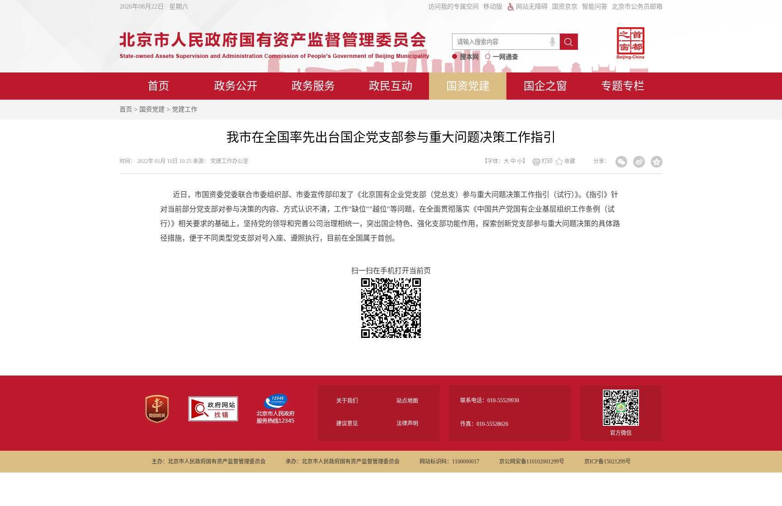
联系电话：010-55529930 (489, 400)
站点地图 (407, 401)
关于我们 (347, 401)
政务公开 (235, 86)
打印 (547, 161)
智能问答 (594, 6)
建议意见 (347, 423)
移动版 (492, 6)
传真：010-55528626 (484, 424)
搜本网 (469, 56)
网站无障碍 (532, 6)
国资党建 (468, 86)
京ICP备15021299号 (607, 461)
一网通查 (505, 56)
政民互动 (390, 86)
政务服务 (313, 86)
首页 (158, 86)
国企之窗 (545, 86)
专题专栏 (622, 86)
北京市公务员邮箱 (637, 6)
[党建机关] (157, 422)
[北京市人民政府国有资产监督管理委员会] (274, 56)
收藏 (569, 161)
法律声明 (407, 423)
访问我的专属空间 (453, 6)
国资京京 (564, 6)
